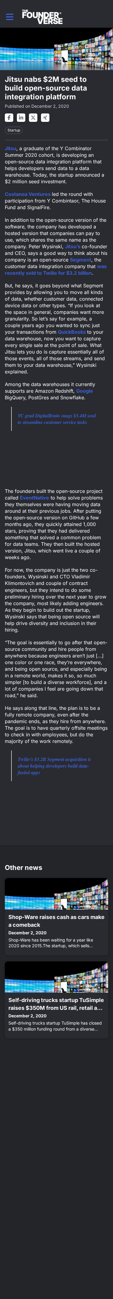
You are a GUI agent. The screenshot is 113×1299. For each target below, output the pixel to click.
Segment (80, 260)
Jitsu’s (73, 246)
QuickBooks (72, 332)
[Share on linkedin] (21, 117)
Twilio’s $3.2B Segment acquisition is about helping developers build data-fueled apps (54, 766)
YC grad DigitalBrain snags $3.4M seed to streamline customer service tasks (57, 418)
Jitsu (10, 148)
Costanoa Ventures (28, 194)
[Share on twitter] (33, 117)
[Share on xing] (45, 117)
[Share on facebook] (9, 117)
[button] (10, 16)
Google (84, 391)
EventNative (34, 498)
